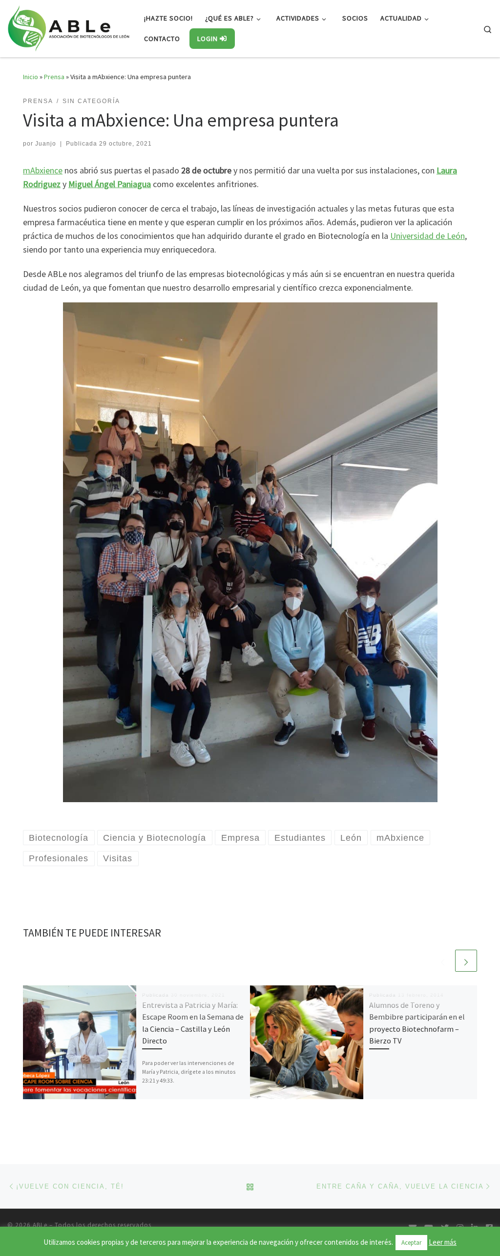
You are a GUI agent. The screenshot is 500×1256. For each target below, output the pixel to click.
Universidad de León (427, 235)
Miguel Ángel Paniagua (109, 184)
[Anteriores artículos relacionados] (443, 961)
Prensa (54, 76)
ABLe (40, 1225)
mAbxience (42, 170)
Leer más (443, 1242)
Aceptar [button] (411, 1242)
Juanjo (45, 143)
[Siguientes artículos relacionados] (466, 961)
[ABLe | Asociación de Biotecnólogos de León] (68, 27)
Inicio (30, 76)
